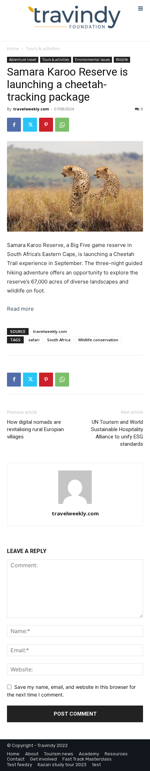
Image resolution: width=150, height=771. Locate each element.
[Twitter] (30, 125)
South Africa (58, 339)
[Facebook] (14, 125)
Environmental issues (92, 59)
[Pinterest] (46, 125)
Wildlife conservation (98, 339)
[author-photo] (75, 504)
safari (33, 339)
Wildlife (122, 59)
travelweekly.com (31, 108)
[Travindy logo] (74, 17)
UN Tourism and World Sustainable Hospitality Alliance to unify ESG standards (117, 433)
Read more (20, 308)
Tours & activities (43, 49)
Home (13, 49)
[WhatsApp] (62, 125)
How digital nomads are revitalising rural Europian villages (35, 429)
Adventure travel (22, 59)
